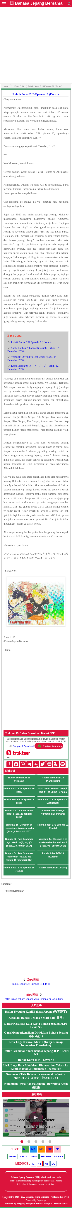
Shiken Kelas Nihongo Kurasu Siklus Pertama (53, 812)
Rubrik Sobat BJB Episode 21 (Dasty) (52, 826)
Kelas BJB (19, 86)
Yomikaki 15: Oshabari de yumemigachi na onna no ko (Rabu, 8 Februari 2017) (19, 828)
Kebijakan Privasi (33, 1203)
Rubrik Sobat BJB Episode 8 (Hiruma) (31, 342)
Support (48, 1203)
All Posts (59, 1156)
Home (5, 86)
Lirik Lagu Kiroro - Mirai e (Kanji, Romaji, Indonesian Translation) (36, 1043)
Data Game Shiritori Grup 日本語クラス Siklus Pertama (53, 790)
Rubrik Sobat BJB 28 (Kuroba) (53, 855)
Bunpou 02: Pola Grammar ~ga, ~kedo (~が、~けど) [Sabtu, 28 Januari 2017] (19, 842)
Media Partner (60, 1203)
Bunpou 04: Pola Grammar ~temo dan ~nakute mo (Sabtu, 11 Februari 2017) (19, 856)
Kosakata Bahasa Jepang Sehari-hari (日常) (36, 1017)
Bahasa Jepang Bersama (38, 3)
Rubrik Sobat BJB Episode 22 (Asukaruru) (52, 801)
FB (46, 1163)
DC (53, 1163)
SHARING (46, 1156)
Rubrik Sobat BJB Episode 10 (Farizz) (36, 94)
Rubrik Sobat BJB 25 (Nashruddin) (53, 779)
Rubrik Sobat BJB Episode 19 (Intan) (19, 790)
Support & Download (23, 746)
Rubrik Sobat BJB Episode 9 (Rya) (19, 801)
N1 (58, 1149)
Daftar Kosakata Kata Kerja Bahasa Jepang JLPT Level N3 (36, 1025)
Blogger (20, 1203)
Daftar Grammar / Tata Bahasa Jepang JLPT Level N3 (36, 1052)
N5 (25, 1149)
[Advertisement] (36, 46)
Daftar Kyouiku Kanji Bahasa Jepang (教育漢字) (36, 1011)
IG (33, 1163)
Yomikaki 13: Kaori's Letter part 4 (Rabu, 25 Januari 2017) (19, 814)
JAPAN (33, 1156)
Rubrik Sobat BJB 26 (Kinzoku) (19, 779)
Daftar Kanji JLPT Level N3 (36, 1059)
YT (39, 1163)
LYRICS (23, 1156)
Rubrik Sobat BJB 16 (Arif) (53, 867)
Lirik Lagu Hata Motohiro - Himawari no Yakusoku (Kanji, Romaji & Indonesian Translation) (35, 1067)
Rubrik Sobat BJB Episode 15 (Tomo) (19, 869)
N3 (41, 1149)
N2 (49, 1149)
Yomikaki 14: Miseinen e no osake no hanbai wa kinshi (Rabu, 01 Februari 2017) (53, 842)
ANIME (12, 1156)
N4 (33, 1149)
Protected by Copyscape (36, 1200)
